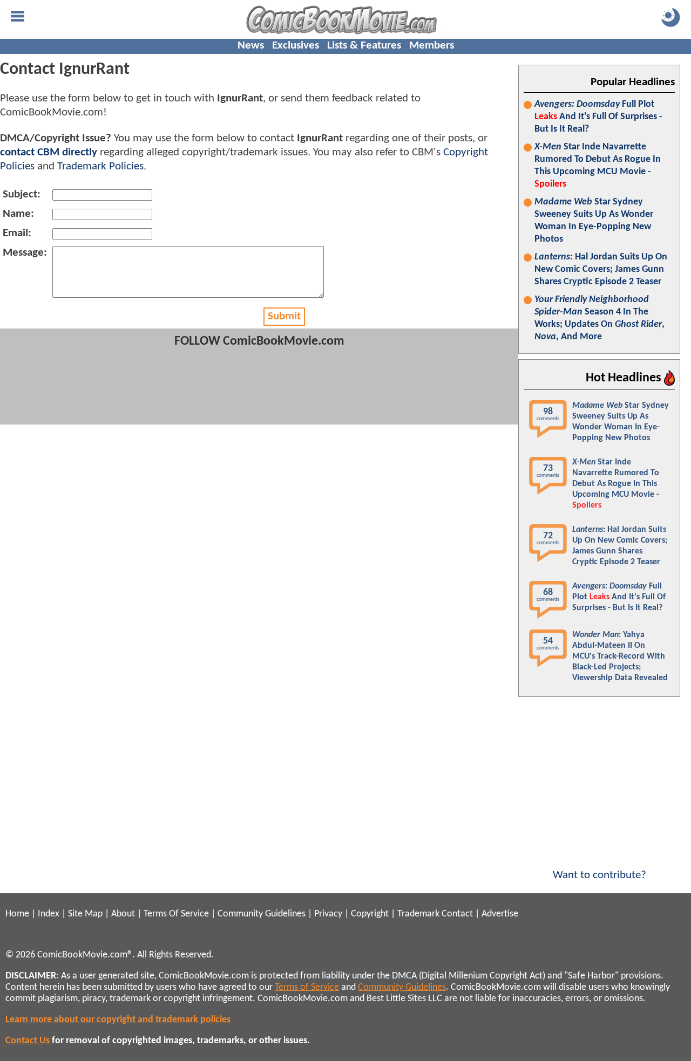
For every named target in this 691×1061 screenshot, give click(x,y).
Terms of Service (307, 987)
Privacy (328, 914)
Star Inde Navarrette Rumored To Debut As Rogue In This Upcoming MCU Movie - (597, 165)
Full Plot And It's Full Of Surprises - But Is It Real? (598, 116)
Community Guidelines (262, 914)
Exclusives (295, 45)
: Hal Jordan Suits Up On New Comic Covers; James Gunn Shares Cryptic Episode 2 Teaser (600, 269)
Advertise (500, 914)
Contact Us (27, 1040)
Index (48, 914)
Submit (284, 316)
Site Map (85, 914)
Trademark (418, 914)
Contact (457, 914)
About (123, 914)
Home (17, 914)
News (251, 45)
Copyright (370, 914)
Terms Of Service (176, 914)
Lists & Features (364, 45)
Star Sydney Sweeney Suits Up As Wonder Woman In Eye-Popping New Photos (593, 220)
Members (431, 45)
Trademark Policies (100, 166)
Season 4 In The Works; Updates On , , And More (599, 318)
